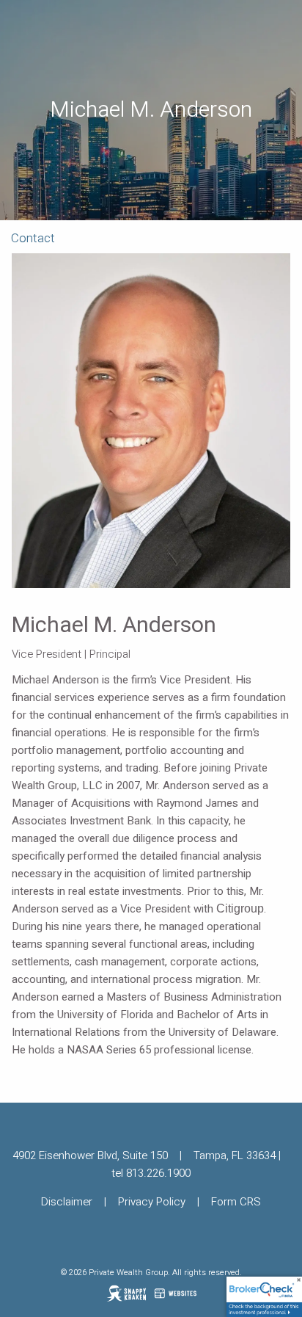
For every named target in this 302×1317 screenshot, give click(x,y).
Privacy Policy (151, 1202)
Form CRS (236, 1202)
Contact (33, 238)
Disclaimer (66, 1202)
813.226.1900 (158, 1173)
